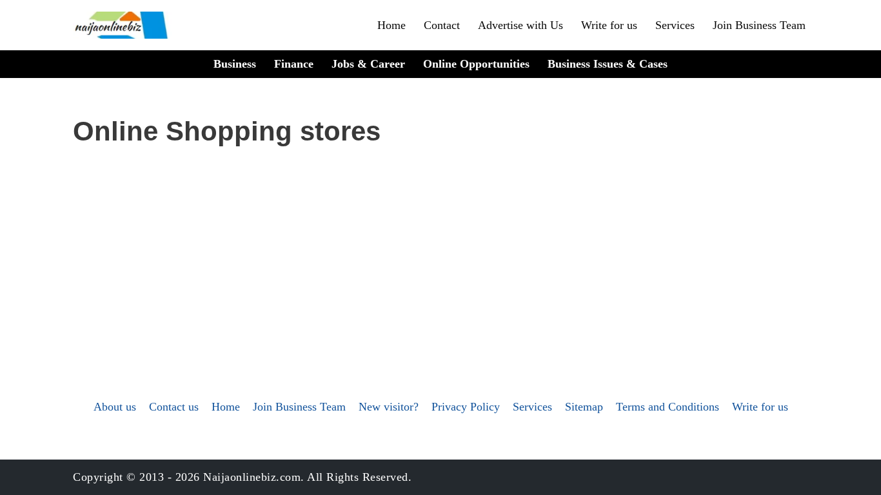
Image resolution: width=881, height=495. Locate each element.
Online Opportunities (476, 63)
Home (391, 25)
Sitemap (584, 406)
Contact (442, 25)
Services (675, 25)
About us (115, 406)
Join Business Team (759, 25)
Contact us (174, 406)
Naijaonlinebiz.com (252, 477)
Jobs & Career (368, 63)
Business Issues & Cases (608, 63)
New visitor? (389, 406)
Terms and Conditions (667, 406)
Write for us (609, 25)
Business (234, 63)
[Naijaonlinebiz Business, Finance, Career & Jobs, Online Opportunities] (122, 25)
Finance (293, 63)
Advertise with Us (520, 25)
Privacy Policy (465, 406)
